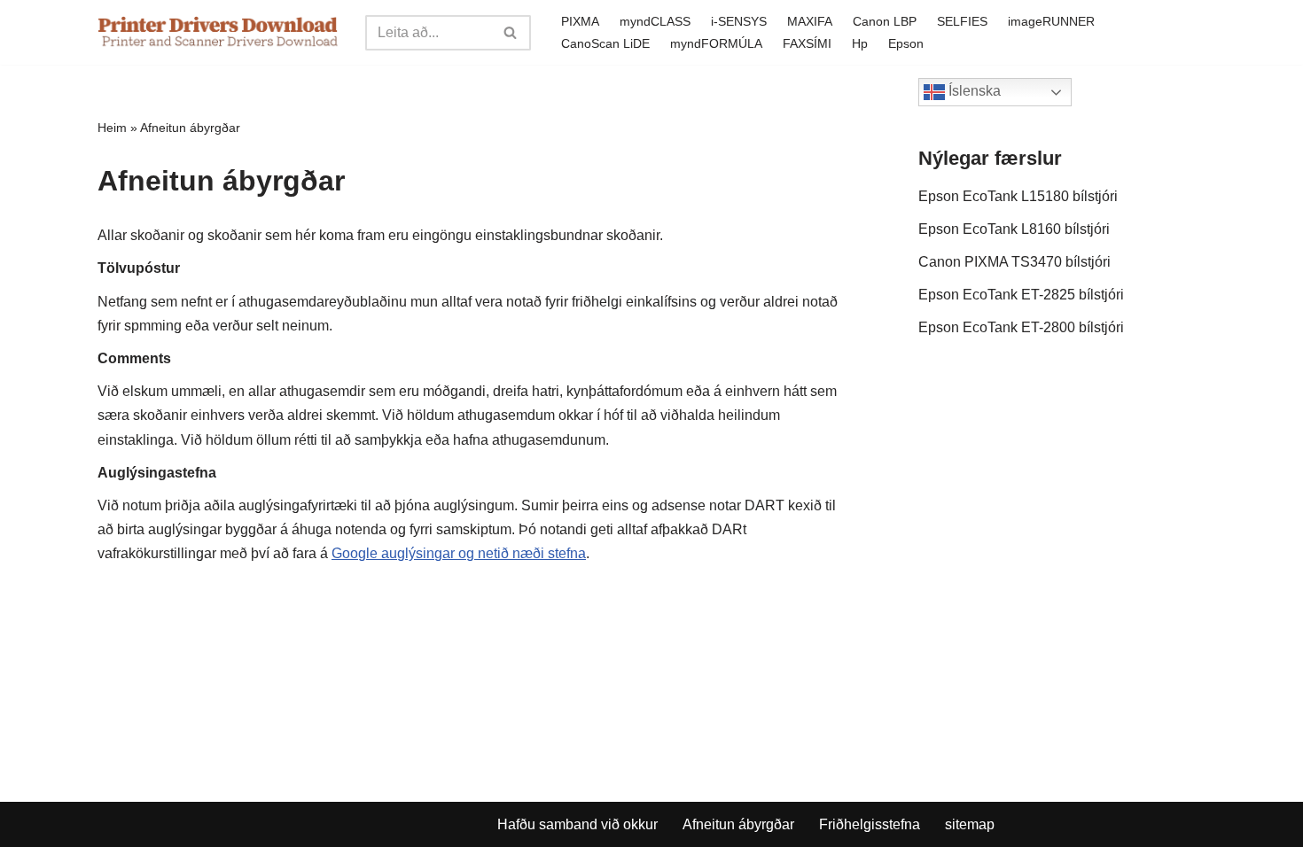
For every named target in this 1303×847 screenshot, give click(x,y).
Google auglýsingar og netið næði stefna (459, 553)
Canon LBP (885, 21)
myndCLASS (655, 21)
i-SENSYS (739, 21)
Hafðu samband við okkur (577, 824)
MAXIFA (809, 21)
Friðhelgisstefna (869, 824)
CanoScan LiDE (605, 43)
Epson (906, 43)
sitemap (970, 824)
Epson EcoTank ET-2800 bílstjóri (1021, 327)
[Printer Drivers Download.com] (218, 32)
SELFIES (962, 21)
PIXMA (580, 21)
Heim (112, 127)
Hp (860, 43)
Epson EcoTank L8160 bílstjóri (1014, 229)
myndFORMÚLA (716, 43)
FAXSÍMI (807, 43)
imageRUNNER (1051, 21)
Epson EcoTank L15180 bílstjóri (1018, 196)
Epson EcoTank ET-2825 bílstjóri (1021, 294)
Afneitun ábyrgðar (738, 824)
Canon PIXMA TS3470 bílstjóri (1014, 261)
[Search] (511, 33)
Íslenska (973, 90)
